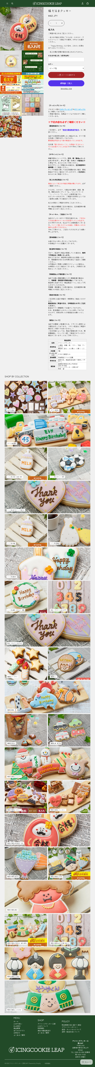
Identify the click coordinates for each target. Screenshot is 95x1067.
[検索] (12, 3)
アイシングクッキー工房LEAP (18, 1063)
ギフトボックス (80, 109)
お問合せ (17, 1033)
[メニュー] (7, 3)
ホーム (16, 1021)
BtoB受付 (17, 1026)
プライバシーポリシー (70, 1027)
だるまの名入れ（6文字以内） (59, 55)
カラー (50, 64)
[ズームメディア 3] (33, 61)
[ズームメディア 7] (33, 105)
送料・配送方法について (71, 1032)
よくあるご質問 (19, 1035)
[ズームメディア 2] (11, 61)
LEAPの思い (18, 1024)
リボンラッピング (66, 109)
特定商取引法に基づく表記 (71, 1025)
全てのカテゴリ (19, 1030)
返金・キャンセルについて (71, 1029)
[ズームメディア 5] (33, 83)
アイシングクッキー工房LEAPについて (46, 1025)
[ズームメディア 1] (22, 28)
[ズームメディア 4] (11, 83)
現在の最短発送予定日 (71, 130)
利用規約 (41, 1028)
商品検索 (17, 1028)
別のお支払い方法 (66, 89)
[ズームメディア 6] (11, 105)
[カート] (87, 3)
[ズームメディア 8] (11, 126)
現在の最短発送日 (44, 1030)
